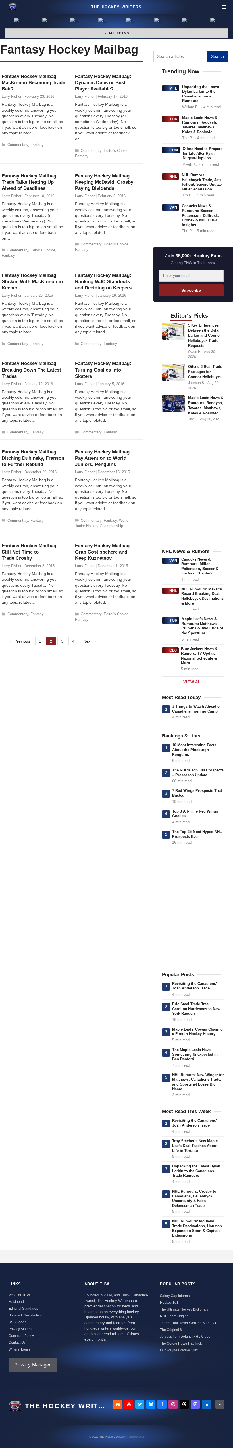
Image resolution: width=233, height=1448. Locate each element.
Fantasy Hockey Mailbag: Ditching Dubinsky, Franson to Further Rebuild (33, 458)
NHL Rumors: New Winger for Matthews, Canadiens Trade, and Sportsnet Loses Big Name (198, 1082)
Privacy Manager (32, 1365)
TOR (173, 119)
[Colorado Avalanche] (186, 22)
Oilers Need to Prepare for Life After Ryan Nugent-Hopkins (202, 153)
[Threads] (184, 1404)
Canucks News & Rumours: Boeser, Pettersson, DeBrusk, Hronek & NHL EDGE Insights (200, 215)
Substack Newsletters (25, 1315)
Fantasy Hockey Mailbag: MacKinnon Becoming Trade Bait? (33, 83)
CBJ (173, 650)
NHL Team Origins (174, 1316)
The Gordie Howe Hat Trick (181, 1343)
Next (90, 641)
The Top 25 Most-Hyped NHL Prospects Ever (197, 834)
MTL (173, 88)
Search (217, 56)
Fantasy (37, 145)
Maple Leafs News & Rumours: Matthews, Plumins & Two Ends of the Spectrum (202, 626)
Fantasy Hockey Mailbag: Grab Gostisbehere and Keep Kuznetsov (103, 552)
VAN (173, 207)
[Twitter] (139, 1404)
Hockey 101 (169, 1303)
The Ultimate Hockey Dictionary (184, 1309)
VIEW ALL (193, 682)
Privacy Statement (22, 1329)
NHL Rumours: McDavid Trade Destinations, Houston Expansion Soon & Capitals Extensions (197, 1228)
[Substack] (117, 1404)
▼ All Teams (116, 33)
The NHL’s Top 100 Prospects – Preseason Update (198, 772)
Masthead (16, 1302)
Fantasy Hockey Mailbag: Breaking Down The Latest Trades (31, 370)
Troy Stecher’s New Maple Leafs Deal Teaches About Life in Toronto (195, 1145)
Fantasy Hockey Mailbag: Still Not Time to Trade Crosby (30, 552)
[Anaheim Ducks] (19, 22)
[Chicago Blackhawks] (159, 22)
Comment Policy (21, 1336)
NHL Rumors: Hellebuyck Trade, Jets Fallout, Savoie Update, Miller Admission (202, 182)
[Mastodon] (195, 1404)
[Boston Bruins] (47, 22)
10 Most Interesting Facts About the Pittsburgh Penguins (194, 749)
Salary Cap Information (177, 1296)
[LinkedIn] (206, 1404)
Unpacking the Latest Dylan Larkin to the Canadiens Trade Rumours (200, 94)
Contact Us (17, 1343)
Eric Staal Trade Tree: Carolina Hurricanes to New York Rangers (196, 1008)
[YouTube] (128, 1404)
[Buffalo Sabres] (75, 22)
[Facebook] (162, 1404)
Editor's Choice (116, 151)
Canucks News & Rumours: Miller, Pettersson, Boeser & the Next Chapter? (199, 566)
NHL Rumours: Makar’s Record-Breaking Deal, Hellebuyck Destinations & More (202, 596)
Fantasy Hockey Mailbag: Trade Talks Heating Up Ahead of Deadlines (30, 182)
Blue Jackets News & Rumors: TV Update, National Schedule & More (199, 656)
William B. (190, 107)
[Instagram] (173, 1404)
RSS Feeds (17, 1322)
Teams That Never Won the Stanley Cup (191, 1323)
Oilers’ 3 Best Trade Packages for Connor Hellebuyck (205, 371)
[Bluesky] (150, 1404)
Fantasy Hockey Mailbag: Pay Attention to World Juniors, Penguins (103, 458)
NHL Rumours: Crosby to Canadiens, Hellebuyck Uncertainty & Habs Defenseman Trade (194, 1198)
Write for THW (19, 1295)
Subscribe (191, 290)
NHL (173, 176)
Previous (19, 641)
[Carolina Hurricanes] (130, 22)
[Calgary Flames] (103, 22)
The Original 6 (171, 1330)
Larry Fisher (11, 96)
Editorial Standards (23, 1309)
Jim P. (187, 195)
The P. (187, 138)
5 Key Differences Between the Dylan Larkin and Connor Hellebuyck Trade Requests (204, 335)
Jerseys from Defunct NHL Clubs (185, 1337)
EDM (173, 150)
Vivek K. (190, 164)
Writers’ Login (19, 1349)
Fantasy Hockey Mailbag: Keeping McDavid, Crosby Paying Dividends (104, 182)
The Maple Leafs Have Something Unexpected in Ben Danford (195, 1054)
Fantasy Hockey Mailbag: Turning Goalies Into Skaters (103, 370)
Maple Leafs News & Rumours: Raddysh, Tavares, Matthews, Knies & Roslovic (199, 125)
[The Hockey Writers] (13, 7)
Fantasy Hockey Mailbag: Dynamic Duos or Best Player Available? (103, 83)
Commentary (17, 145)
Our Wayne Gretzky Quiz (179, 1350)
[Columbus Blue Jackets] (215, 22)
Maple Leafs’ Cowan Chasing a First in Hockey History (197, 1031)
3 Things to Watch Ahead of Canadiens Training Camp (196, 708)
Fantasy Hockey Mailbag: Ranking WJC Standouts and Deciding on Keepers (103, 282)
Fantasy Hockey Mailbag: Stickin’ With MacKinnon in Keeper (32, 282)
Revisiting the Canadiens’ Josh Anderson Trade (194, 986)
